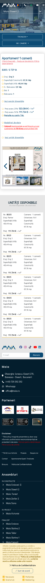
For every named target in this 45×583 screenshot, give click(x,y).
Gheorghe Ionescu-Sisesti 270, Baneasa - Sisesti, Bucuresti (19, 375)
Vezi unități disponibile (14, 137)
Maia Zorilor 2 (12, 498)
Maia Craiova (12, 523)
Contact (5, 458)
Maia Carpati (12, 542)
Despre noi (34, 453)
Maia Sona (11, 503)
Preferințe (30, 577)
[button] (19, 5)
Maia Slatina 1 (12, 537)
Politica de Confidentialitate (22, 464)
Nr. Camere (21, 43)
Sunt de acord (23, 570)
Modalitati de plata (12, 122)
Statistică (10, 580)
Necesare (10, 577)
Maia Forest (12, 494)
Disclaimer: (6, 433)
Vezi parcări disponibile (14, 101)
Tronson (21, 36)
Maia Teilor (11, 533)
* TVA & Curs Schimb (9, 453)
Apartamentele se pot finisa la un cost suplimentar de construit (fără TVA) (21, 127)
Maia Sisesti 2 (11, 11)
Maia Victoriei (12, 513)
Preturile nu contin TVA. (14, 115)
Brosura (5, 464)
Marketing (30, 580)
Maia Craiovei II (13, 484)
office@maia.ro (13, 390)
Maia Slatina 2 (13, 528)
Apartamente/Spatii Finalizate (22, 458)
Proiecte (23, 453)
